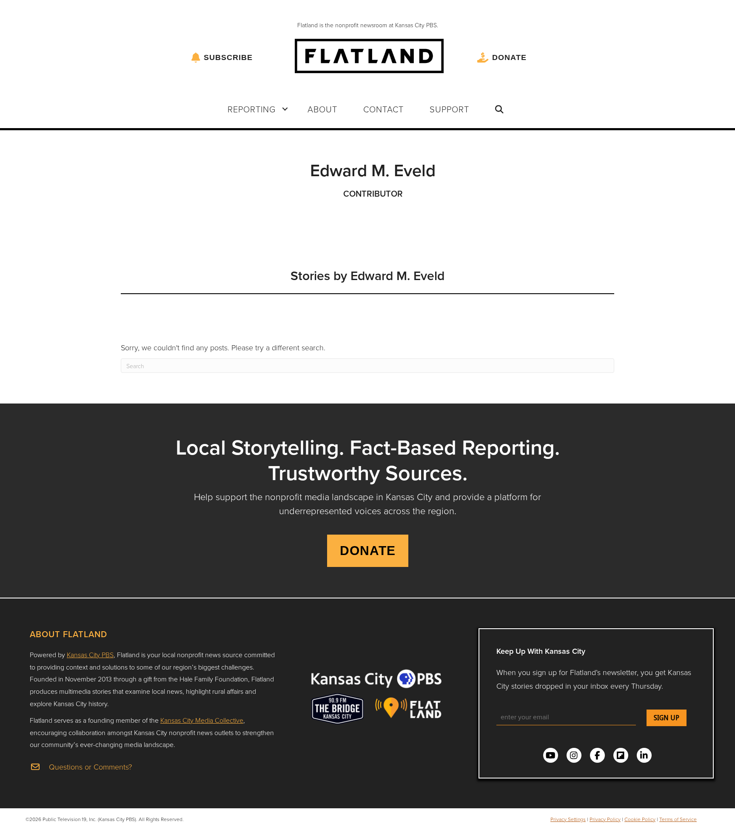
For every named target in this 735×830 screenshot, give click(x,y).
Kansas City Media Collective (201, 720)
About (322, 109)
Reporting (252, 109)
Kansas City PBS (90, 654)
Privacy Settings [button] (568, 819)
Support (449, 109)
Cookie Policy (639, 819)
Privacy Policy (605, 819)
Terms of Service (678, 819)
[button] (285, 109)
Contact (383, 109)
